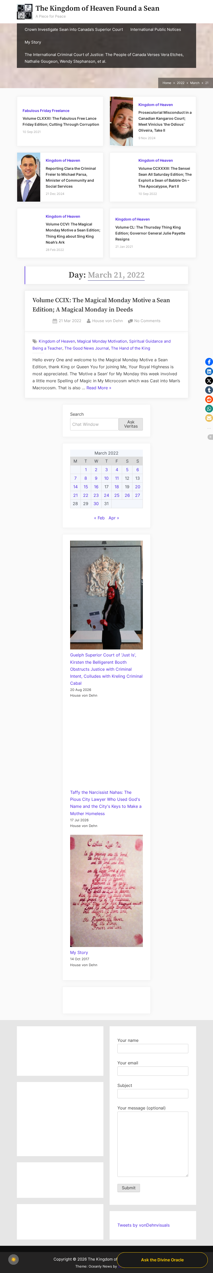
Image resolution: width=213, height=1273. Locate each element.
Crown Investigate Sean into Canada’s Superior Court (74, 29)
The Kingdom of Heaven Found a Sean (97, 8)
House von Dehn (107, 320)
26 (127, 495)
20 (137, 486)
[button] (209, 362)
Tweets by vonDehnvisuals (143, 1225)
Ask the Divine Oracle (162, 1259)
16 (96, 486)
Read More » (98, 388)
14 (75, 486)
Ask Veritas (131, 424)
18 (117, 486)
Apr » (114, 517)
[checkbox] (13, 1259)
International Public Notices (155, 29)
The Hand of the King (130, 348)
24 (106, 495)
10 (106, 478)
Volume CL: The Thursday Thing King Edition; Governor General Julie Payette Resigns (150, 233)
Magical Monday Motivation (102, 341)
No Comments (147, 321)
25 (116, 495)
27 (137, 495)
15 (86, 486)
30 (96, 503)
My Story (33, 42)
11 (117, 478)
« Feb (99, 517)
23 (96, 495)
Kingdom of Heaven (155, 105)
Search (77, 414)
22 (85, 495)
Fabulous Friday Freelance (46, 111)
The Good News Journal (86, 348)
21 (75, 495)
